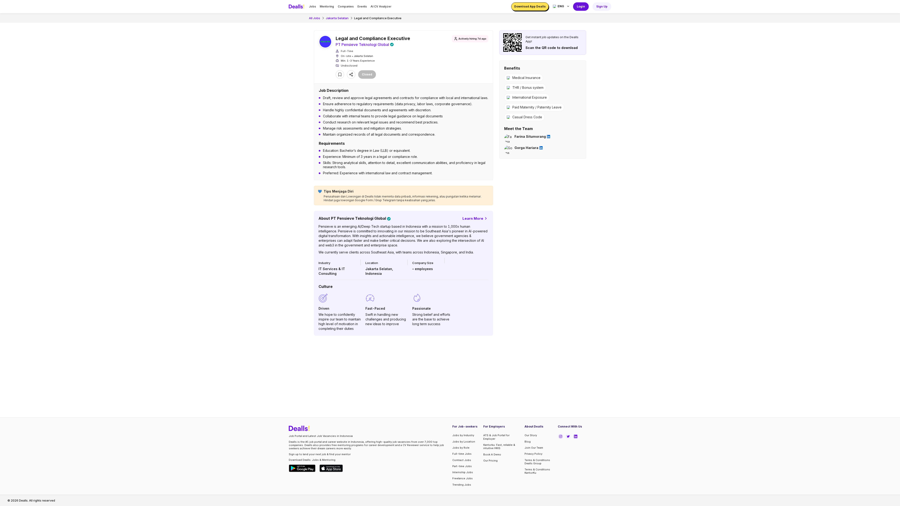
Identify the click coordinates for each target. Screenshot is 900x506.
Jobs (312, 6)
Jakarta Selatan (337, 18)
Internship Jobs (462, 472)
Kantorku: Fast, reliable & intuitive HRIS (499, 446)
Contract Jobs (461, 460)
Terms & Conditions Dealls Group (537, 461)
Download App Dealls (530, 6)
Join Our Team (534, 447)
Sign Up (602, 6)
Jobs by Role (460, 447)
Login (581, 6)
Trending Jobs (461, 484)
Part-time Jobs (462, 466)
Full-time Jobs (462, 453)
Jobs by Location (463, 441)
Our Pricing (490, 460)
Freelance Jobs (462, 478)
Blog (528, 441)
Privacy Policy (533, 453)
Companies (346, 6)
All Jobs (314, 18)
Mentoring (327, 6)
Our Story (531, 435)
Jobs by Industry (463, 435)
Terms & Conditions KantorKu (537, 471)
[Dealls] (297, 6)
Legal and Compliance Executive (377, 18)
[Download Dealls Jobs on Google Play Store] (302, 468)
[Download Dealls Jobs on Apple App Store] (331, 468)
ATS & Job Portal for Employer (496, 437)
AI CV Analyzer (381, 6)
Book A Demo (492, 454)
